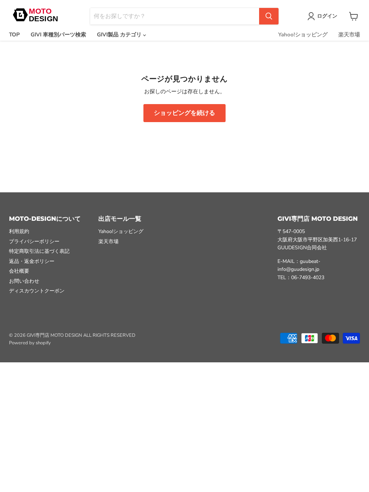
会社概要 (19, 271)
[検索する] (269, 16)
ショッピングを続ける (184, 113)
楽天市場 (349, 35)
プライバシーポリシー (34, 241)
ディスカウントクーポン (37, 290)
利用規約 (19, 231)
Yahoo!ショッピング (303, 35)
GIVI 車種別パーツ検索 (58, 35)
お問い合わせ (24, 281)
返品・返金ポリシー (31, 261)
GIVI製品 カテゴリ (120, 35)
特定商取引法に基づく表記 (39, 251)
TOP (14, 35)
